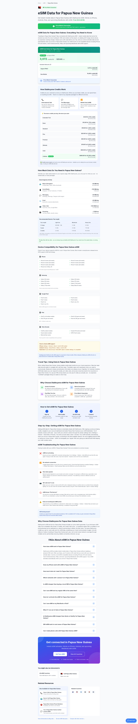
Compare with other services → (77, 718)
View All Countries (76, 654)
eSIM (44, 3)
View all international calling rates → (46, 718)
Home (39, 3)
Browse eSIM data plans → (62, 718)
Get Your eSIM (60, 654)
